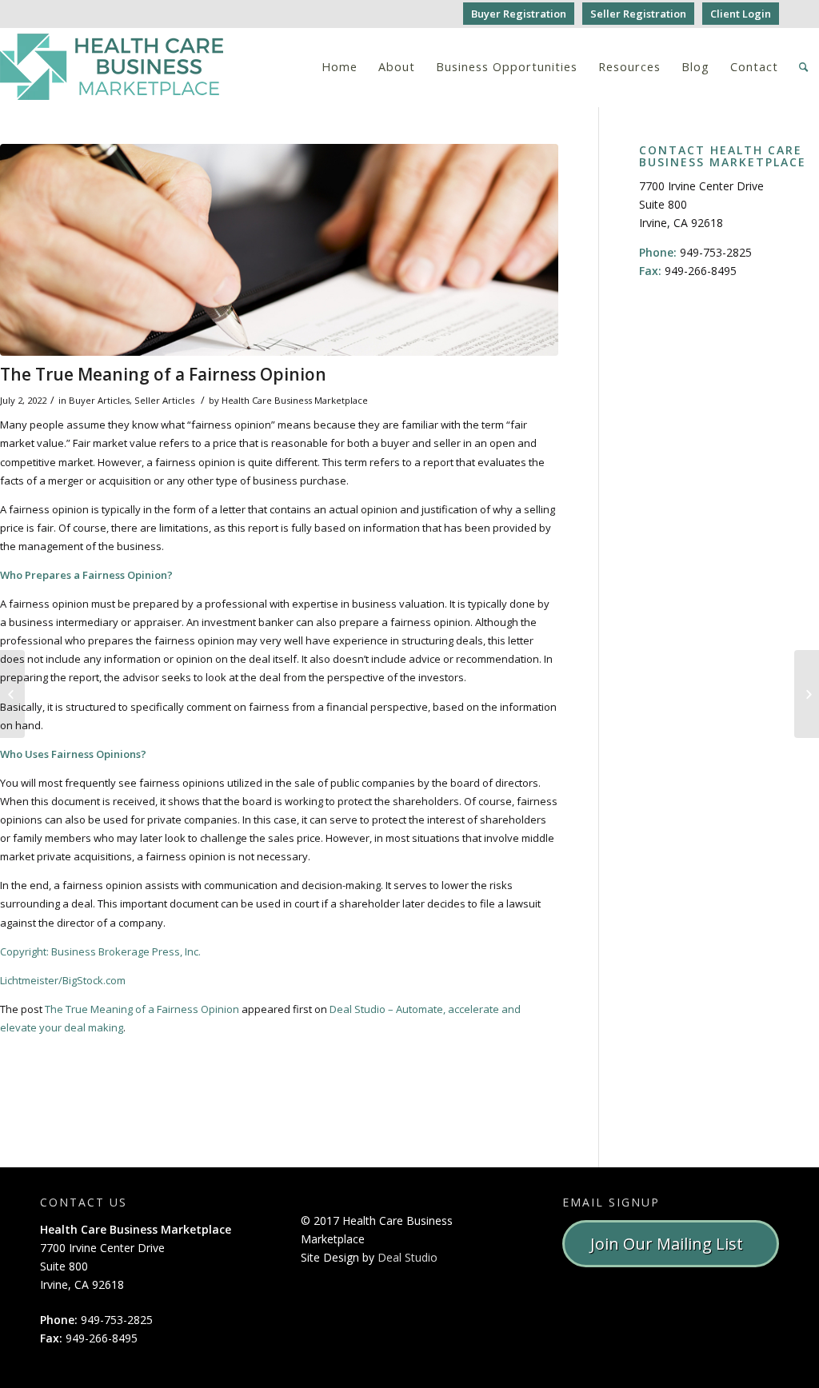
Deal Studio (407, 1257)
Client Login (740, 13)
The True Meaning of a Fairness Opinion (163, 374)
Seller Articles (164, 400)
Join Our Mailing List (670, 1243)
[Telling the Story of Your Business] (12, 694)
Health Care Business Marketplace (295, 400)
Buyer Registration (518, 13)
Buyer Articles (99, 400)
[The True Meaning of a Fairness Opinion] (279, 250)
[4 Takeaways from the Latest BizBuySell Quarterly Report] (806, 694)
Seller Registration (638, 13)
